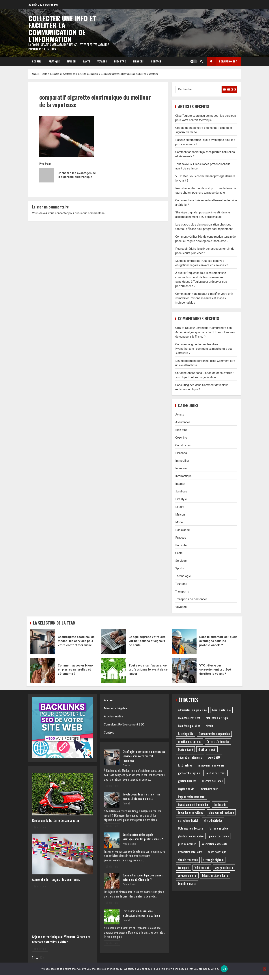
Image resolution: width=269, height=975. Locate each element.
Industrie (181, 468)
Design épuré (185, 749)
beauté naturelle (221, 710)
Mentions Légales (115, 708)
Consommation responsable (214, 734)
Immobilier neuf (209, 789)
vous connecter (58, 213)
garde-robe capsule (189, 773)
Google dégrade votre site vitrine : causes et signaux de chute (113, 641)
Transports (182, 591)
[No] (264, 969)
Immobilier (182, 460)
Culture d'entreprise (218, 741)
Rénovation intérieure (190, 852)
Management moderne (221, 812)
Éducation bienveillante (215, 875)
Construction (183, 445)
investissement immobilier (193, 804)
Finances (138, 61)
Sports (179, 568)
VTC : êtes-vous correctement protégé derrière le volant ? (184, 670)
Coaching (181, 437)
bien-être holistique (217, 718)
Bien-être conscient (189, 718)
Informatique (183, 476)
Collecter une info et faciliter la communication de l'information (62, 28)
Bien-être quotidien (189, 726)
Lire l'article (40, 827)
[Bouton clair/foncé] (193, 61)
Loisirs (179, 507)
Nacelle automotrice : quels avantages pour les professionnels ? (184, 641)
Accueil (36, 61)
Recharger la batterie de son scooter (55, 820)
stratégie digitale (213, 860)
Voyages (102, 61)
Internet (180, 483)
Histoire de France (212, 781)
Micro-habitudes (213, 820)
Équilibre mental (187, 883)
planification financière (190, 836)
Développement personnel (192, 361)
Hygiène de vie (186, 789)
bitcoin (209, 726)
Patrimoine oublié (218, 828)
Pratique (54, 61)
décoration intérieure (190, 757)
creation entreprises (189, 741)
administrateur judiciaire (192, 710)
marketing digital (188, 820)
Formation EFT (228, 61)
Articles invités (113, 716)
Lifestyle (181, 499)
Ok (224, 968)
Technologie (183, 576)
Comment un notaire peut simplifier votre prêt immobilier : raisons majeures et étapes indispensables (204, 298)
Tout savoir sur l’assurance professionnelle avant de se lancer (113, 670)
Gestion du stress (216, 773)
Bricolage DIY (185, 734)
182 (40, 957)
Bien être (120, 61)
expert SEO (214, 757)
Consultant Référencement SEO (124, 724)
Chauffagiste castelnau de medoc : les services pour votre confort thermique (42, 641)
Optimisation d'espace (190, 828)
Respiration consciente (214, 844)
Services (181, 560)
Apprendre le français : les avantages (56, 879)
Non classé (182, 530)
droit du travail (207, 749)
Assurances (182, 422)
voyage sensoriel (187, 875)
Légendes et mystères (190, 812)
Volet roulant (202, 867)
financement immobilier (211, 765)
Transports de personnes (191, 599)
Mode (179, 522)
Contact (156, 61)
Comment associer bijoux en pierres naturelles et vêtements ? (42, 670)
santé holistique (217, 852)
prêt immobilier (187, 844)
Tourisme (181, 584)
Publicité (181, 545)
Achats (179, 414)
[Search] (201, 61)
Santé (86, 61)
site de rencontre (188, 860)
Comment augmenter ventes (193, 344)
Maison (71, 61)
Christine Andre (185, 373)
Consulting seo (185, 385)
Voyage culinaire (224, 867)
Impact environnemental (191, 797)
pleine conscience (219, 836)
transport (183, 867)
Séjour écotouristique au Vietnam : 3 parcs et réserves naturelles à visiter (61, 939)
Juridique (181, 491)
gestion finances (187, 781)
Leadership (220, 804)
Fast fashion (185, 765)
